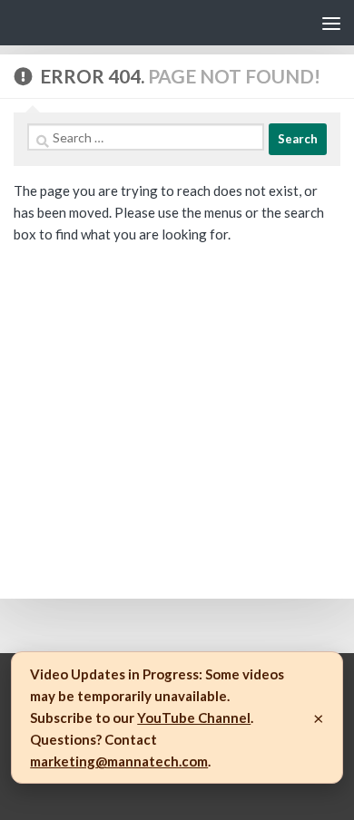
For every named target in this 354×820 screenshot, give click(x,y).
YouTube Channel (194, 717)
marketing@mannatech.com (119, 761)
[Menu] (331, 22)
